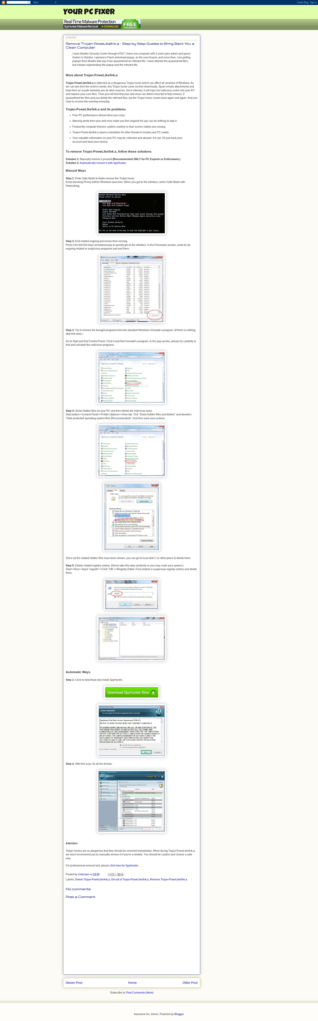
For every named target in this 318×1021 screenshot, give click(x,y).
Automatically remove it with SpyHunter (103, 163)
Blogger (179, 1014)
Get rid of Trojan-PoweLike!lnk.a (130, 879)
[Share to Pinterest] (122, 874)
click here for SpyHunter (124, 865)
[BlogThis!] (112, 874)
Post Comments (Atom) (139, 992)
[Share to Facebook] (119, 874)
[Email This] (109, 874)
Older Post (190, 982)
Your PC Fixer (89, 13)
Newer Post (74, 982)
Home (132, 982)
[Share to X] (116, 874)
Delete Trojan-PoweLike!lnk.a (92, 879)
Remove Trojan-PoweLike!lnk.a (168, 879)
